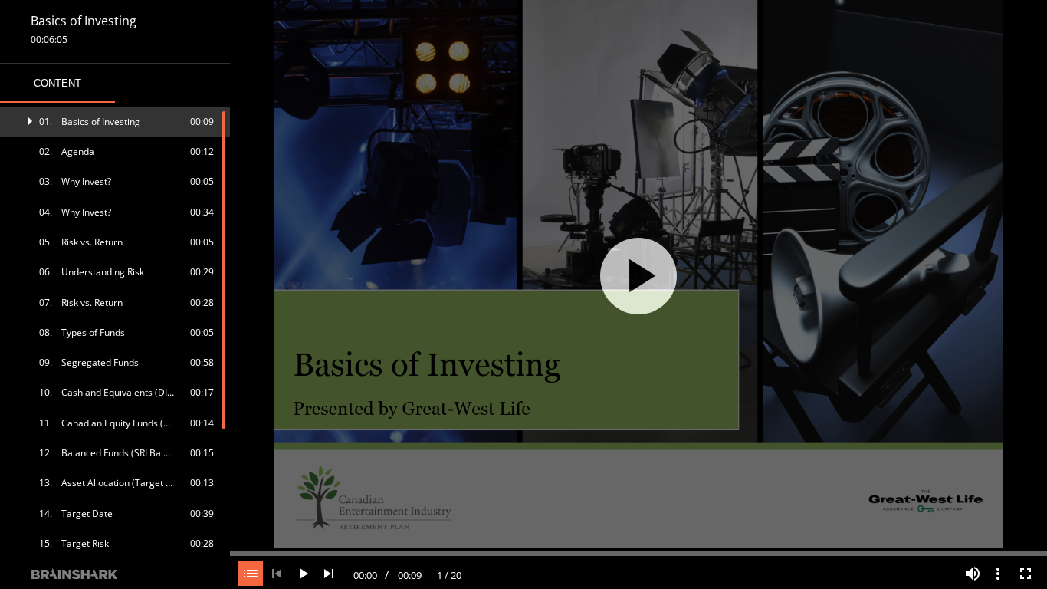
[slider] (638, 552)
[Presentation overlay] (638, 275)
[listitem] (115, 122)
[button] (115, 122)
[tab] (57, 83)
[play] (638, 276)
